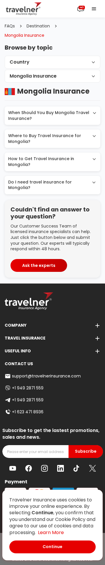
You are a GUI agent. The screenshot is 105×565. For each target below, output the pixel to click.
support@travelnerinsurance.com (46, 376)
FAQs (10, 26)
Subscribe (86, 451)
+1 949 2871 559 (27, 388)
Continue (52, 547)
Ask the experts (38, 265)
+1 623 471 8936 (27, 412)
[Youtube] (13, 468)
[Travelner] (24, 8)
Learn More (51, 532)
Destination (38, 26)
